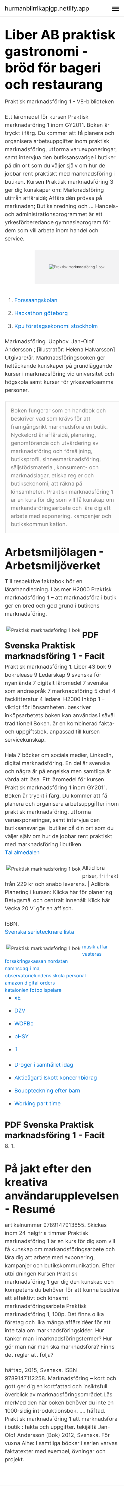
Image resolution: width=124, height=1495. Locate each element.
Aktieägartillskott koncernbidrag (55, 1077)
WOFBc (23, 1023)
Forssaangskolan (35, 300)
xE (17, 997)
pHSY (21, 1036)
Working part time (37, 1103)
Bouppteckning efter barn (47, 1090)
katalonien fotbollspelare (33, 990)
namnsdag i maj (23, 968)
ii (15, 1049)
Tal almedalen (22, 852)
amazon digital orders (30, 983)
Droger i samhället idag (43, 1065)
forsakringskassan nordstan (36, 961)
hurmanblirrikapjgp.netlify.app (47, 8)
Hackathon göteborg (41, 313)
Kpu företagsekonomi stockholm (56, 326)
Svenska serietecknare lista (39, 932)
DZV (19, 1010)
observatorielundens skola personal (45, 976)
